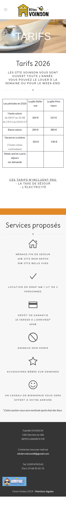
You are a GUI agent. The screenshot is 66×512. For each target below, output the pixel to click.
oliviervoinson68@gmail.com (33, 453)
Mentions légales (44, 491)
